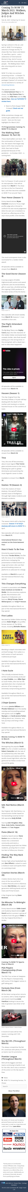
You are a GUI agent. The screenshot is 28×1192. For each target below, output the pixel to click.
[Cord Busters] (5, 2)
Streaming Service (16, 1080)
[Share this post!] (2, 17)
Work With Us (9, 1183)
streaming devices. (8, 85)
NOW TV (7, 1080)
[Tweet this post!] (5, 17)
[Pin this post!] (8, 17)
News (6, 1078)
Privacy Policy (17, 1183)
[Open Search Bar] (19, 2)
